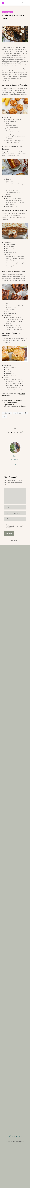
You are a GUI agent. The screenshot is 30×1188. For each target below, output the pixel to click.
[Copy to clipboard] (17, 432)
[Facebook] (8, 432)
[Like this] (21, 432)
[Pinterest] (11, 432)
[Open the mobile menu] (26, 3)
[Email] (14, 432)
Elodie (4, 22)
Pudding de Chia (9, 404)
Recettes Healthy (7, 12)
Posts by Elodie (14, 459)
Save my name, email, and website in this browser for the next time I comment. (15, 526)
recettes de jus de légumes (17, 406)
